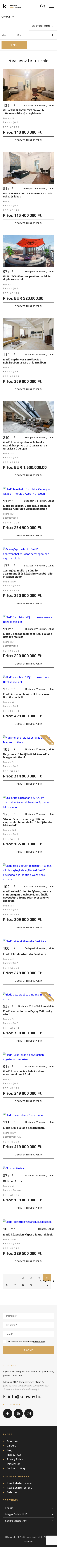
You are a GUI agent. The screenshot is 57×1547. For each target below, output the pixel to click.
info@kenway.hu (24, 1396)
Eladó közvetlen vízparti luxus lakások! (28, 1234)
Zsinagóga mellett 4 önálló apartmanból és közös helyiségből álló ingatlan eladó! (28, 573)
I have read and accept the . (27, 1341)
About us (12, 1441)
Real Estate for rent (19, 1487)
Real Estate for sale (19, 1483)
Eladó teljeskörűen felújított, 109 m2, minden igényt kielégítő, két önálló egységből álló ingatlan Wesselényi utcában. (27, 896)
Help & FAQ (14, 1454)
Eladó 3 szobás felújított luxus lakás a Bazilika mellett (27, 635)
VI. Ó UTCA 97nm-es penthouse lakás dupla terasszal (27, 278)
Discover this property (28, 140)
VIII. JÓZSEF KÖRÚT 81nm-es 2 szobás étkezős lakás (27, 195)
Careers (11, 1445)
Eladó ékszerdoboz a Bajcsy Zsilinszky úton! (27, 1013)
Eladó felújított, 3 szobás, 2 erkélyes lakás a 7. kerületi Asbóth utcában (26, 507)
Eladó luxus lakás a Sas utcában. (24, 1127)
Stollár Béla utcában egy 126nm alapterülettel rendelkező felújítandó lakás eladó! (27, 822)
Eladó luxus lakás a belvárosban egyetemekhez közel (23, 1073)
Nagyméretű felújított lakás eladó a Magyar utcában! (26, 756)
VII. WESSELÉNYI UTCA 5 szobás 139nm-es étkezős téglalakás (23, 112)
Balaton (12, 1492)
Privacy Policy (39, 1341)
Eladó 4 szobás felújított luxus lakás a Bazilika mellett (27, 696)
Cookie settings (16, 1468)
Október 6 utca (12, 1181)
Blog (9, 1450)
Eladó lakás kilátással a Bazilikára (24, 954)
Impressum (13, 1463)
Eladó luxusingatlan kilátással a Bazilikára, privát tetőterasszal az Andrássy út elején (25, 445)
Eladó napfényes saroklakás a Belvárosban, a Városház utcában (24, 361)
